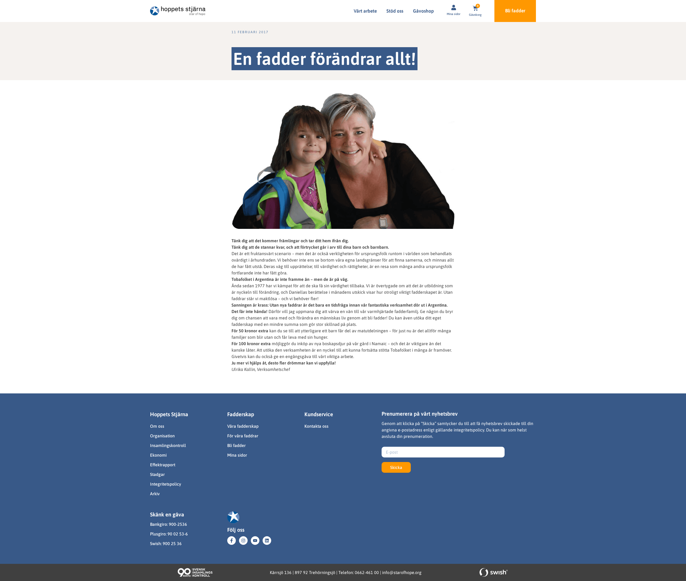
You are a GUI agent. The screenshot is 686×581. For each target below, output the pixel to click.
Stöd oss (394, 11)
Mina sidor (453, 14)
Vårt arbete (365, 11)
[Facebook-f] (231, 540)
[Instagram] (243, 540)
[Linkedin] (267, 540)
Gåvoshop (423, 11)
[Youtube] (255, 540)
